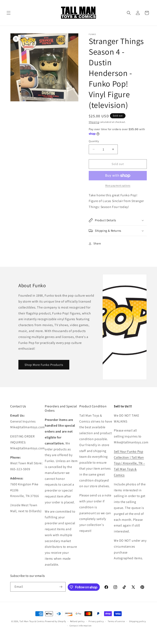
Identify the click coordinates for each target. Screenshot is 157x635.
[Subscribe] (60, 587)
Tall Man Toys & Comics (31, 621)
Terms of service (116, 621)
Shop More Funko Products (44, 365)
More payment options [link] (117, 185)
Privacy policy (96, 621)
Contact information (81, 625)
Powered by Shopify (55, 621)
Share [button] (97, 243)
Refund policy (77, 621)
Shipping (94, 121)
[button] (8, 12)
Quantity (94, 141)
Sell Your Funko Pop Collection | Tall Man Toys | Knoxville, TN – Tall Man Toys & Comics (129, 463)
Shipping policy (137, 621)
